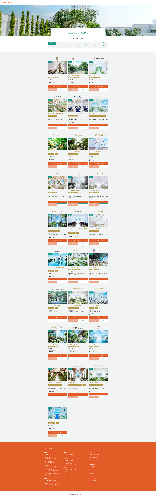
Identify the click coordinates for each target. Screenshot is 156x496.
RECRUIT (51, 493)
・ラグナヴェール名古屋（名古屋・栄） (70, 460)
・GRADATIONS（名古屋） (68, 463)
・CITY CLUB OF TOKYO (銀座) (49, 462)
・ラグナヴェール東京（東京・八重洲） (50, 458)
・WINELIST (91, 471)
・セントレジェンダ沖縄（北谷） (69, 475)
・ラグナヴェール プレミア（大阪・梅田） (50, 480)
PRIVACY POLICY (58, 493)
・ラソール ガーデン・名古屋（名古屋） (70, 464)
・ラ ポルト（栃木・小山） (48, 474)
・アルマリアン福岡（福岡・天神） (69, 473)
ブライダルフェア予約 (57, 86)
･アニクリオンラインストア (94, 475)
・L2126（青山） (47, 454)
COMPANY (47, 493)
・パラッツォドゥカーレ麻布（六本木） (50, 466)
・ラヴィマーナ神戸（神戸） (48, 483)
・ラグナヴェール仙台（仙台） (69, 454)
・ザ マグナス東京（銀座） (48, 461)
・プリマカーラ (92, 466)
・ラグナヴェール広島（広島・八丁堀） (70, 469)
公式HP (62, 89)
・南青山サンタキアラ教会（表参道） (50, 457)
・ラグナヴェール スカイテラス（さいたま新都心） (52, 473)
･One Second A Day (93, 480)
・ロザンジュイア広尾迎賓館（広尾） (50, 465)
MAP (56, 77)
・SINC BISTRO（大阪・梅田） (94, 454)
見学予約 (52, 89)
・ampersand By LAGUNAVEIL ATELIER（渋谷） (51, 470)
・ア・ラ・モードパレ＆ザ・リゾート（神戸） (51, 484)
